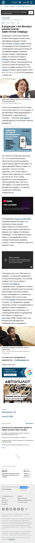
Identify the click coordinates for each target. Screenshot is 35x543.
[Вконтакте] (7, 509)
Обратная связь (22, 498)
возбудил (5, 70)
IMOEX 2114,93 (26, 6)
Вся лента (29, 423)
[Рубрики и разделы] (31, 2)
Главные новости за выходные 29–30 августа (14, 437)
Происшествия (6, 18)
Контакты (5, 500)
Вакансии (5, 504)
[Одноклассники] (14, 509)
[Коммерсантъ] (3, 2)
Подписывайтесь (10, 375)
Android (20, 496)
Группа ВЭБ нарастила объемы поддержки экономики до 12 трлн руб (11, 475)
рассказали (6, 318)
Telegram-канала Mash (22, 219)
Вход (24, 2)
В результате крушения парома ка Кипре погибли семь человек (17, 428)
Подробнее (12, 539)
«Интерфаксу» (25, 118)
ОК (31, 13)
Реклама (4, 502)
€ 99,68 (12, 6)
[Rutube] (18, 509)
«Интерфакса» (14, 284)
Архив (3, 498)
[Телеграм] (3, 509)
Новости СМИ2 (7, 416)
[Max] (22, 509)
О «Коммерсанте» (7, 496)
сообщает (16, 43)
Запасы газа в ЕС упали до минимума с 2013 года (15, 445)
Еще (3, 447)
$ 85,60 (6, 6)
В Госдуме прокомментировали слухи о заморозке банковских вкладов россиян (16, 433)
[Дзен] (10, 509)
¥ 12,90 (18, 6)
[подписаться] (15, 412)
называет (5, 59)
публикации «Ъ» (22, 360)
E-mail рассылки (22, 502)
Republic (12, 299)
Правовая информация (25, 500)
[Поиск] (28, 2)
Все (14, 466)
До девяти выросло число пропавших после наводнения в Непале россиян (17, 441)
